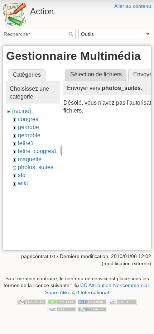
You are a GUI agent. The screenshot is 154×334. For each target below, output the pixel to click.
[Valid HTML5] (122, 302)
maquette (30, 159)
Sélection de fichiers (96, 74)
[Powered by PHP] (92, 302)
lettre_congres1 (37, 151)
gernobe (28, 127)
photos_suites (35, 167)
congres (28, 119)
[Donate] (62, 302)
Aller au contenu (132, 6)
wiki (23, 183)
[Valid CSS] (62, 309)
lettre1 (26, 143)
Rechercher (71, 34)
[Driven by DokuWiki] (92, 309)
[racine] (21, 111)
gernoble (29, 135)
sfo (21, 175)
